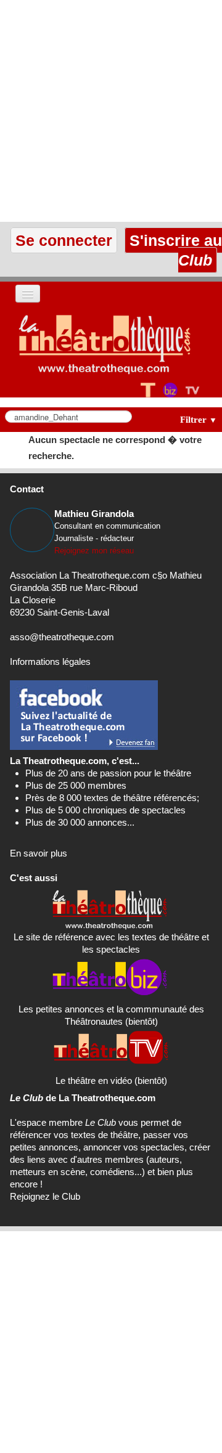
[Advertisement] (111, 111)
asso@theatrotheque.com (62, 637)
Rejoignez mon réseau (94, 550)
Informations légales (50, 661)
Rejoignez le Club (45, 1196)
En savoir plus (38, 853)
